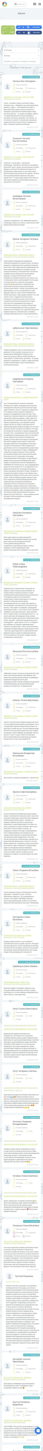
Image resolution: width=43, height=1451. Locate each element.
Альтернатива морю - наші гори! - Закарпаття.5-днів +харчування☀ (17, 983)
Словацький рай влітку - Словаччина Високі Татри (21, 398)
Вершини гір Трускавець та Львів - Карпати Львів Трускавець (21, 532)
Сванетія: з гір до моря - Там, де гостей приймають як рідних (19, 98)
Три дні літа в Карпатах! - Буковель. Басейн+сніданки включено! (18, 1242)
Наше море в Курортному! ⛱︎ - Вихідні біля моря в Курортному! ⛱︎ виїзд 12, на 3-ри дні (20, 1027)
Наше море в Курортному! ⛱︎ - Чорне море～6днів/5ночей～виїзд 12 (21, 1089)
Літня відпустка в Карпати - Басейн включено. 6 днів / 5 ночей (17, 809)
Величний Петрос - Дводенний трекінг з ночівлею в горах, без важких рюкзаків (19, 256)
